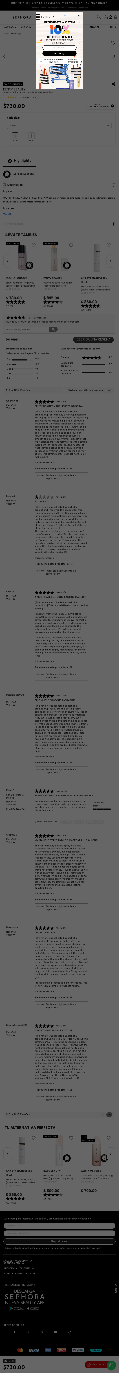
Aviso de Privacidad (72, 61)
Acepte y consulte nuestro (61, 60)
